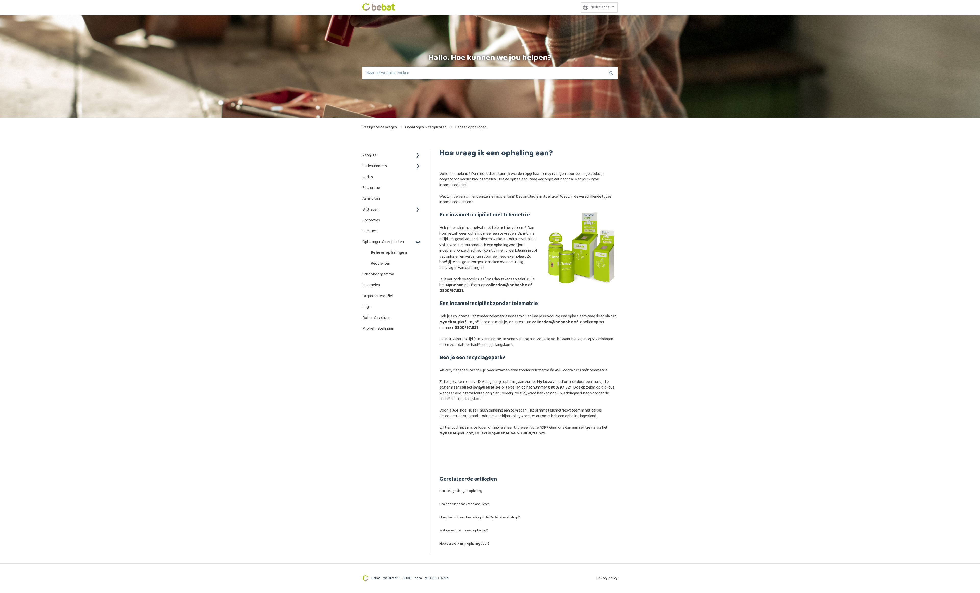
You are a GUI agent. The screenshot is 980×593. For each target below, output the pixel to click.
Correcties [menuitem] (371, 220)
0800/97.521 (451, 290)
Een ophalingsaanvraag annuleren (464, 504)
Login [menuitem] (367, 307)
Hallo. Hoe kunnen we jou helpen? (490, 57)
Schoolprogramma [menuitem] (378, 274)
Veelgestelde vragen (379, 127)
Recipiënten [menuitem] (380, 263)
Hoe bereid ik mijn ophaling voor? (464, 544)
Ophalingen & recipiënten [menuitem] (383, 242)
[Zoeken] (611, 73)
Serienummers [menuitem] (374, 166)
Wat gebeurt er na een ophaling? (463, 530)
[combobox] (483, 73)
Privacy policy (607, 578)
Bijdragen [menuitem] (370, 209)
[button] (418, 156)
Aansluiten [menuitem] (371, 198)
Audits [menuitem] (367, 177)
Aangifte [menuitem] (369, 155)
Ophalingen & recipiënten (426, 127)
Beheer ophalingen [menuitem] (389, 252)
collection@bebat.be (506, 285)
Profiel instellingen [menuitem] (378, 328)
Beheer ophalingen (470, 127)
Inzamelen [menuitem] (371, 285)
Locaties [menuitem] (369, 231)
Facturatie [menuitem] (371, 188)
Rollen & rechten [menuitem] (376, 317)
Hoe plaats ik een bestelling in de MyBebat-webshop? (479, 517)
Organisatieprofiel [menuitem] (377, 296)
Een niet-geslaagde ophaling (460, 491)
